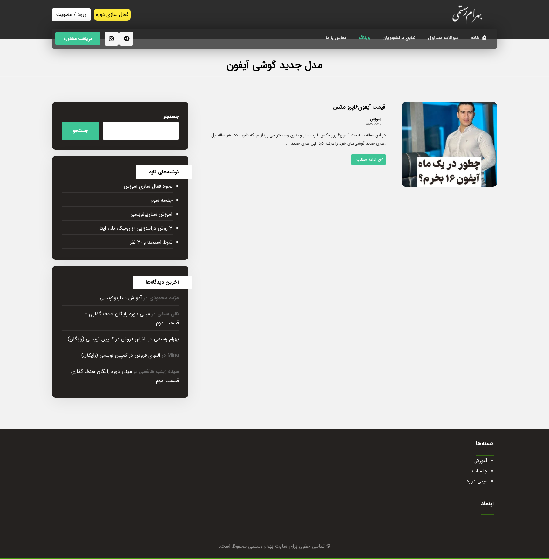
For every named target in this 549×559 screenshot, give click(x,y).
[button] (126, 39)
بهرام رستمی (166, 339)
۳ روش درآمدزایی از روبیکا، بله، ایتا (136, 228)
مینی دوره (477, 481)
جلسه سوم (162, 200)
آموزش (375, 119)
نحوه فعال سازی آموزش (148, 186)
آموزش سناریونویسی (151, 214)
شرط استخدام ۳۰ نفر (151, 242)
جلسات (479, 471)
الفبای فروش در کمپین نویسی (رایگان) (107, 339)
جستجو (171, 116)
